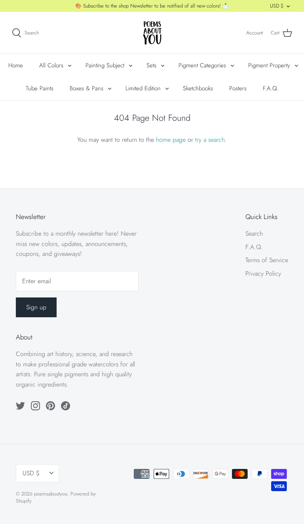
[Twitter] (20, 405)
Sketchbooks (198, 88)
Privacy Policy (263, 273)
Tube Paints (39, 88)
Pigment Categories (202, 65)
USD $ (276, 6)
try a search (210, 139)
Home (15, 65)
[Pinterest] (50, 405)
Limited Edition (143, 88)
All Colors (51, 65)
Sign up (36, 307)
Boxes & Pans (86, 88)
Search (254, 233)
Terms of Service (266, 260)
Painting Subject (105, 65)
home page (171, 139)
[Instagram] (35, 405)
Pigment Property (269, 65)
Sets (151, 65)
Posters (238, 88)
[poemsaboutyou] (152, 33)
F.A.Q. (271, 88)
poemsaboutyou (50, 493)
